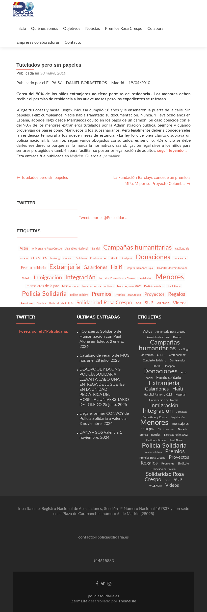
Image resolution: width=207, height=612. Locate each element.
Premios (101, 294)
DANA (113, 258)
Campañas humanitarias (137, 247)
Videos (180, 303)
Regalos (176, 294)
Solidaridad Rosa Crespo (104, 302)
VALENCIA (163, 303)
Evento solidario (33, 268)
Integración (80, 278)
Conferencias (98, 258)
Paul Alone (174, 286)
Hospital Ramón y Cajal (139, 268)
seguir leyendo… (172, 151)
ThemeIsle (127, 601)
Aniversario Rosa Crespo (47, 248)
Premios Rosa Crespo (123, 29)
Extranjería (64, 267)
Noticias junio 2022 (129, 286)
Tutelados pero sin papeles (42, 178)
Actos (24, 248)
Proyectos (154, 294)
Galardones (95, 267)
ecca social (180, 258)
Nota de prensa (91, 286)
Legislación (145, 278)
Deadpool (126, 258)
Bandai (96, 248)
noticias (109, 286)
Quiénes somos (44, 29)
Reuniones (27, 303)
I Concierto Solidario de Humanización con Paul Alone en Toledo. (100, 336)
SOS (138, 303)
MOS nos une (70, 286)
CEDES (35, 258)
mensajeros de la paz (43, 286)
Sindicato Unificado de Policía (55, 303)
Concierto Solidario (75, 258)
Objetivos (71, 29)
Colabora (155, 29)
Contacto (73, 42)
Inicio (21, 29)
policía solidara (79, 294)
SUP (149, 303)
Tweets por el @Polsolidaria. (103, 218)
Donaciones (153, 257)
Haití (116, 267)
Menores (170, 277)
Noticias (92, 29)
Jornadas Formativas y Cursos (117, 278)
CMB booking (51, 258)
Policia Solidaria (44, 293)
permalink (112, 156)
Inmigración (48, 277)
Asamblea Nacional (76, 248)
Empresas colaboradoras (38, 42)
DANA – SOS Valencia (99, 432)
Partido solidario (154, 286)
